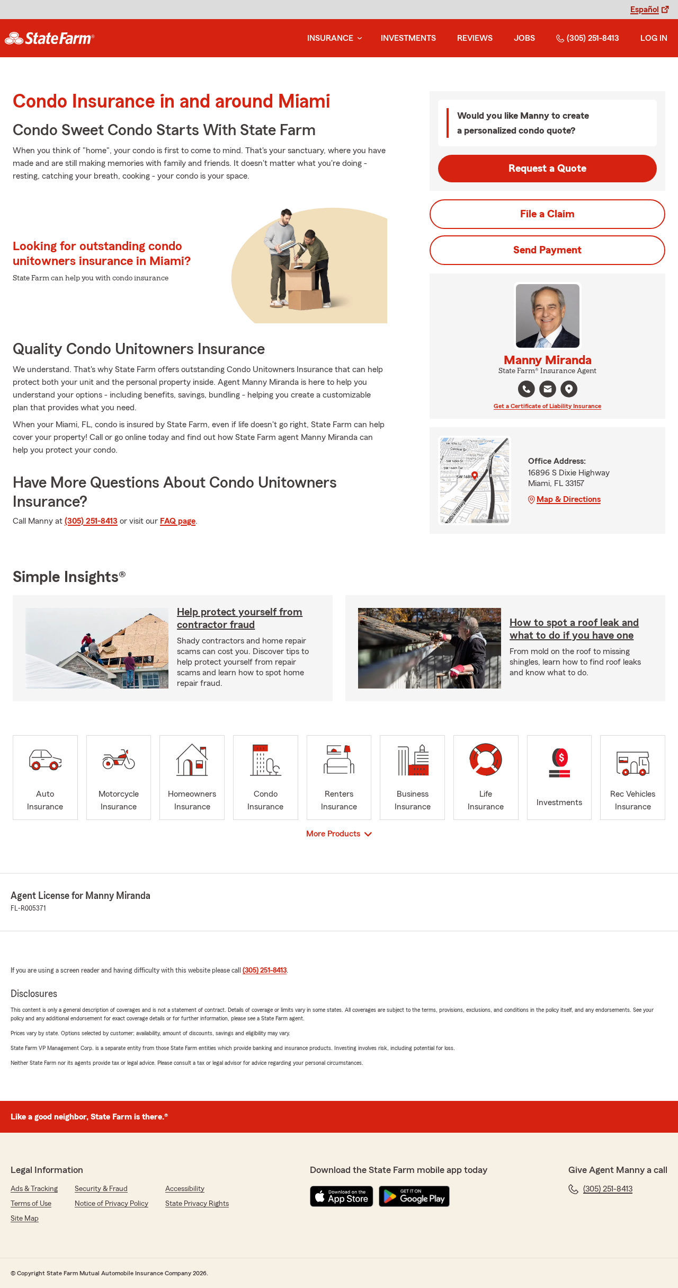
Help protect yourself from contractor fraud (239, 618)
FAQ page (177, 521)
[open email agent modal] (547, 390)
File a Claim (547, 214)
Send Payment (547, 250)
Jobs (524, 38)
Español (644, 9)
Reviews (475, 38)
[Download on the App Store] (341, 1196)
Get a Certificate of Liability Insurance (547, 406)
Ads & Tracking (34, 1189)
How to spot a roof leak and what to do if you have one (574, 629)
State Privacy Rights (197, 1203)
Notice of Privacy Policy (111, 1203)
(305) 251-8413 (593, 38)
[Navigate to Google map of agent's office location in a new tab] (568, 389)
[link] (49, 38)
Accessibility (184, 1189)
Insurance (330, 38)
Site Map (25, 1218)
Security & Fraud (101, 1189)
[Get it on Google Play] (414, 1196)
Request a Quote (547, 168)
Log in (653, 38)
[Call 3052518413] (526, 389)
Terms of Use (31, 1203)
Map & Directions (569, 499)
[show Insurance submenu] (357, 38)
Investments (408, 38)
